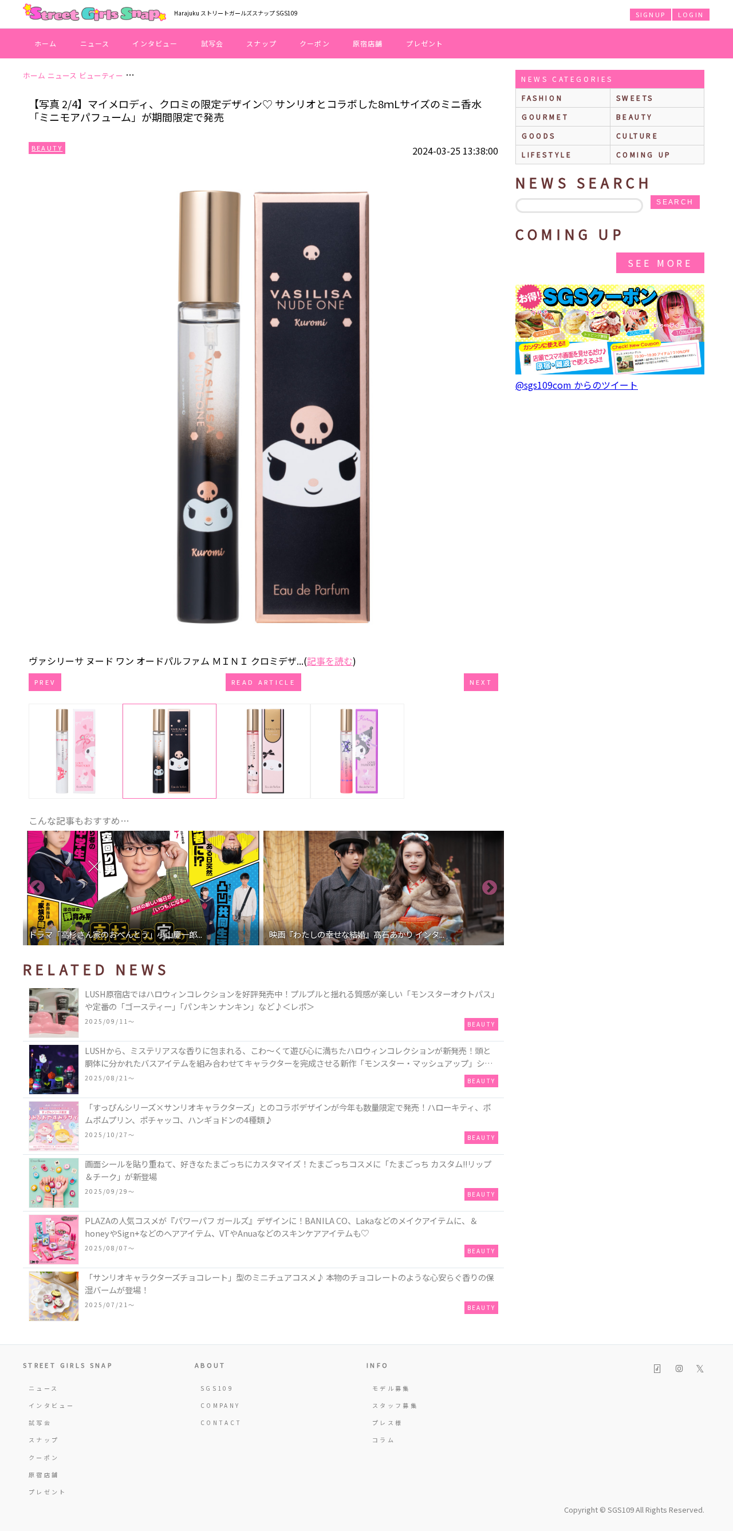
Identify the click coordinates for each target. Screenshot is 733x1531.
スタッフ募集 (395, 1405)
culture (637, 135)
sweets (635, 97)
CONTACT (221, 1422)
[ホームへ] (94, 13)
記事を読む (330, 661)
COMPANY (220, 1405)
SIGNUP (650, 14)
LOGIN (691, 14)
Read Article (263, 681)
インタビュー (155, 43)
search (674, 202)
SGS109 (217, 1388)
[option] (143, 888)
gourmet (545, 116)
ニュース (95, 43)
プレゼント (425, 43)
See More (660, 263)
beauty (635, 116)
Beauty (46, 147)
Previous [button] (37, 888)
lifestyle (547, 154)
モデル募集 (391, 1388)
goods (539, 135)
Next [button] (489, 888)
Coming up (644, 154)
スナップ (261, 43)
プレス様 (387, 1422)
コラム (383, 1439)
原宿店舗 (368, 43)
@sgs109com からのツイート (576, 385)
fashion (542, 97)
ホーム (45, 43)
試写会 (212, 43)
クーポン (314, 43)
